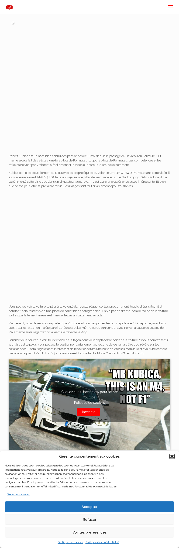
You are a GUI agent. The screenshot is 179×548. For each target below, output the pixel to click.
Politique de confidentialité (102, 542)
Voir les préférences (89, 532)
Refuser (89, 519)
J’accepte (88, 412)
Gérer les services (18, 494)
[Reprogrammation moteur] (9, 7)
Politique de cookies (70, 542)
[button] (172, 456)
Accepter (89, 507)
